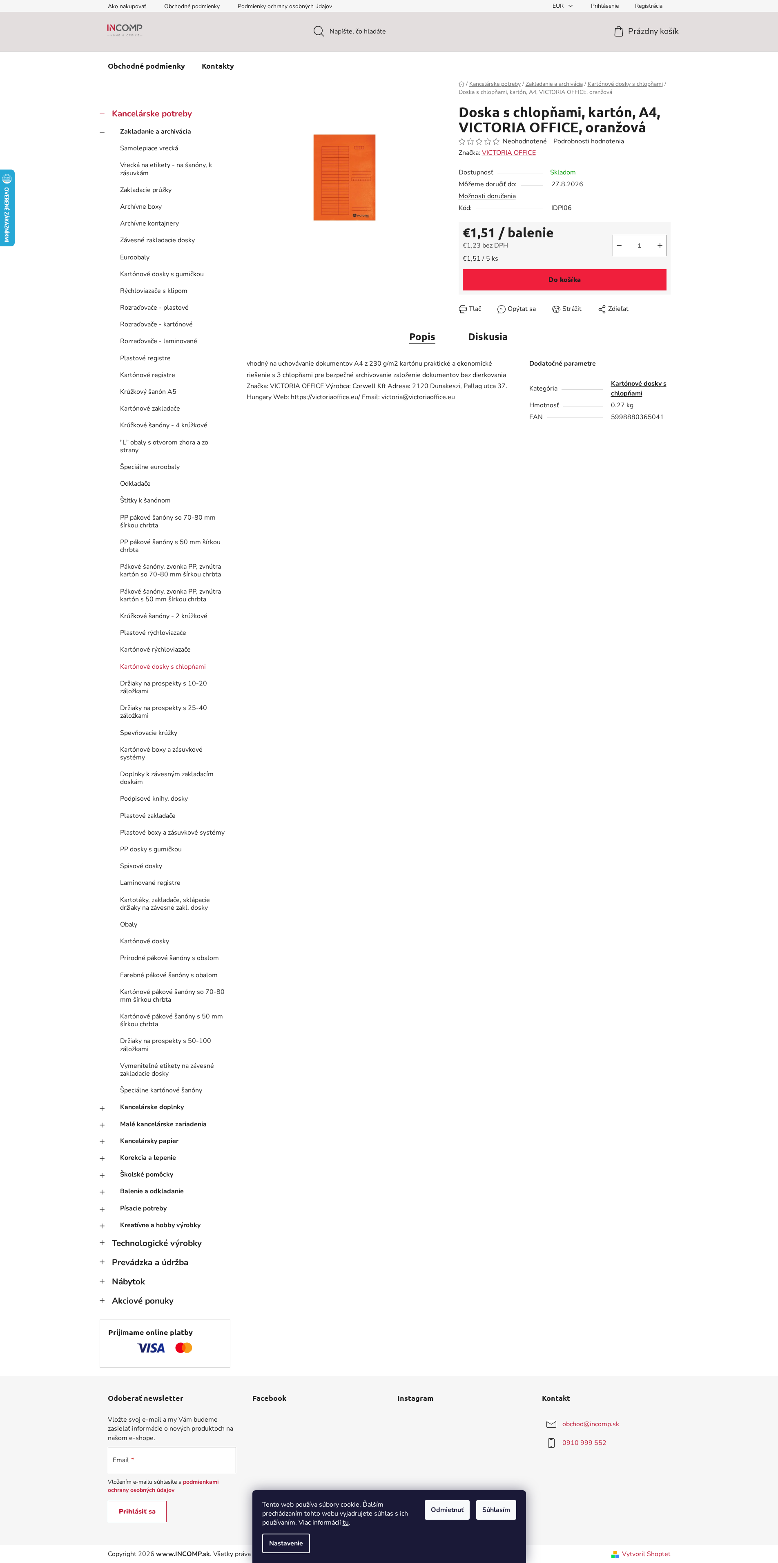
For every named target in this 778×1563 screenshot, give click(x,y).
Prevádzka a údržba (150, 1262)
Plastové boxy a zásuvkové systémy (172, 832)
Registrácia (648, 6)
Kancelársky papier (149, 1141)
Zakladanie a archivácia (155, 131)
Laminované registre (150, 882)
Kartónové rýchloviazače (155, 649)
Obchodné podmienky (192, 6)
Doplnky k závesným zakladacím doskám (167, 778)
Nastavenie (286, 1543)
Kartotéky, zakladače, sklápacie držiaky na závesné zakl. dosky (165, 903)
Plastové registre (145, 358)
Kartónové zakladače (150, 408)
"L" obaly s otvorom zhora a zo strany (164, 446)
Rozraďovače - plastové (154, 307)
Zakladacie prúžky (146, 189)
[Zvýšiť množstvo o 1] (660, 245)
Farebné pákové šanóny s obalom (169, 975)
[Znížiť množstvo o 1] (619, 245)
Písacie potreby (143, 1208)
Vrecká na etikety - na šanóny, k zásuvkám (166, 169)
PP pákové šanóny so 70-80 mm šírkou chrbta (168, 521)
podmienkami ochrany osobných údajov (163, 1486)
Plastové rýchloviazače (153, 632)
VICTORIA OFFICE (509, 152)
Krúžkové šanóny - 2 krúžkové (163, 616)
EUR (559, 6)
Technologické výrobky (157, 1243)
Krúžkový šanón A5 (148, 391)
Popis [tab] (422, 336)
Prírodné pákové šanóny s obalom (169, 957)
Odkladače (135, 483)
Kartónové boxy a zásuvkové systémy (161, 753)
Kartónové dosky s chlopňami (163, 666)
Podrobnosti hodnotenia (588, 141)
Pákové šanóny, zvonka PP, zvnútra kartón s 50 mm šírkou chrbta (170, 595)
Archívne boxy (141, 206)
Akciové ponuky (143, 1300)
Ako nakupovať (127, 6)
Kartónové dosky (144, 941)
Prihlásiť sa (137, 1511)
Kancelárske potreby (152, 113)
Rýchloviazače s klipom (153, 290)
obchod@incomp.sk (590, 1424)
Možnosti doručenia (487, 196)
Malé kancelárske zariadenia (163, 1124)
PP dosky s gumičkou (151, 849)
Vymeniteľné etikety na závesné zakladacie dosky (167, 1069)
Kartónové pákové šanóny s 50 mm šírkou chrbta (171, 1020)
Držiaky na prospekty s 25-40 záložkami (163, 711)
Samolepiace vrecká (149, 148)
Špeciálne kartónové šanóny (161, 1090)
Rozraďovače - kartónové (156, 324)
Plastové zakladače (148, 815)
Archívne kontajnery (149, 223)
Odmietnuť (447, 1509)
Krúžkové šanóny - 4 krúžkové (163, 425)
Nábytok (128, 1281)
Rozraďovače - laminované (158, 341)
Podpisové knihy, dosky (154, 798)
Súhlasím (496, 1509)
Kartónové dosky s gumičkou (162, 274)
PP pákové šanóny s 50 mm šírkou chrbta (170, 546)
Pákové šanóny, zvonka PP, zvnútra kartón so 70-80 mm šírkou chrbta (170, 570)
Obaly (128, 924)
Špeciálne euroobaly (150, 466)
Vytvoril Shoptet (646, 1554)
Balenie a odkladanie (152, 1191)
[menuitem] (146, 66)
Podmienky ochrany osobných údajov (285, 6)
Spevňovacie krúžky (148, 732)
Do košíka (564, 279)
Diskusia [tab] (488, 336)
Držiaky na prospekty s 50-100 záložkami (165, 1044)
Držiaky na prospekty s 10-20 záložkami (163, 687)
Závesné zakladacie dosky (157, 240)
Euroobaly (134, 257)
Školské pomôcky (146, 1174)
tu (346, 1522)
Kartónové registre (147, 375)
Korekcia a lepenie (148, 1157)
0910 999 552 (584, 1442)
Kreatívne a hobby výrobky (160, 1225)
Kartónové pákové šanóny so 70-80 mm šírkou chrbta (172, 995)
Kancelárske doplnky (152, 1107)
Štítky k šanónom (145, 500)
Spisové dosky (141, 866)
